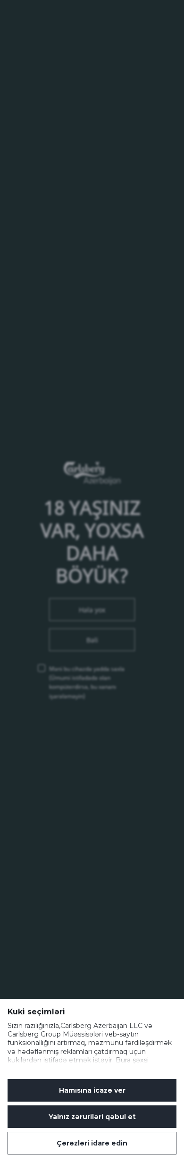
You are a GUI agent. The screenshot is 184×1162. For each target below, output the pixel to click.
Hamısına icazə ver (92, 1090)
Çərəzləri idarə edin (92, 1143)
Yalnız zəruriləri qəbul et (92, 1116)
